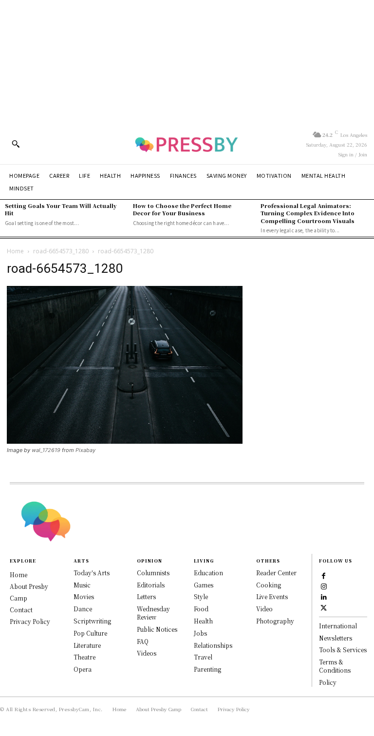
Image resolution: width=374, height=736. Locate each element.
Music (82, 585)
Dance (83, 608)
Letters (146, 596)
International (338, 626)
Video (264, 608)
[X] (324, 607)
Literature (87, 645)
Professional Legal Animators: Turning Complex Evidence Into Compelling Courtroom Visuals (308, 213)
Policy (328, 682)
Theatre (84, 657)
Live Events (272, 596)
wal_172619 (46, 450)
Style (201, 596)
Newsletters (335, 638)
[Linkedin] (324, 596)
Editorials (151, 585)
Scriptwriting (92, 621)
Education (208, 572)
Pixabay (85, 450)
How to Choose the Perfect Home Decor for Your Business (182, 209)
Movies (84, 596)
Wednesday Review (153, 612)
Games (203, 585)
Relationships (213, 645)
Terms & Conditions (335, 666)
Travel (203, 657)
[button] (15, 143)
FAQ (143, 641)
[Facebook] (324, 575)
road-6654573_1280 (61, 251)
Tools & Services (343, 649)
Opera (83, 669)
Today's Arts (92, 572)
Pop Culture (90, 633)
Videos (146, 653)
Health (203, 621)
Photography (275, 621)
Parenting (207, 669)
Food (201, 608)
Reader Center (276, 572)
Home (15, 251)
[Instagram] (324, 585)
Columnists (153, 572)
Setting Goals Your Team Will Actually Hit (61, 209)
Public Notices (157, 629)
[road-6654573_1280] (125, 441)
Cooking (268, 585)
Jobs (200, 633)
